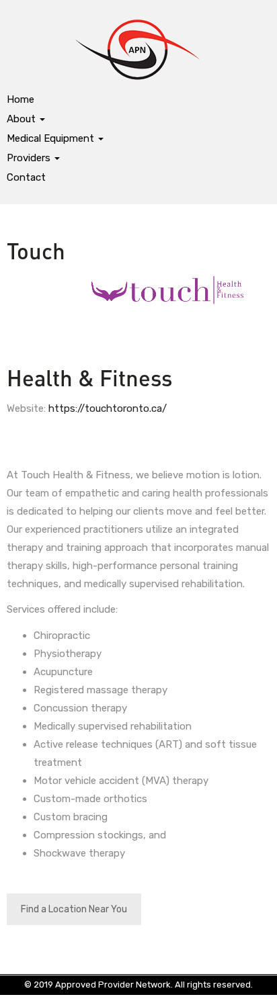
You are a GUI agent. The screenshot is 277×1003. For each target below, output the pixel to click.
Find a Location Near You (74, 909)
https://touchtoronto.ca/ (107, 408)
